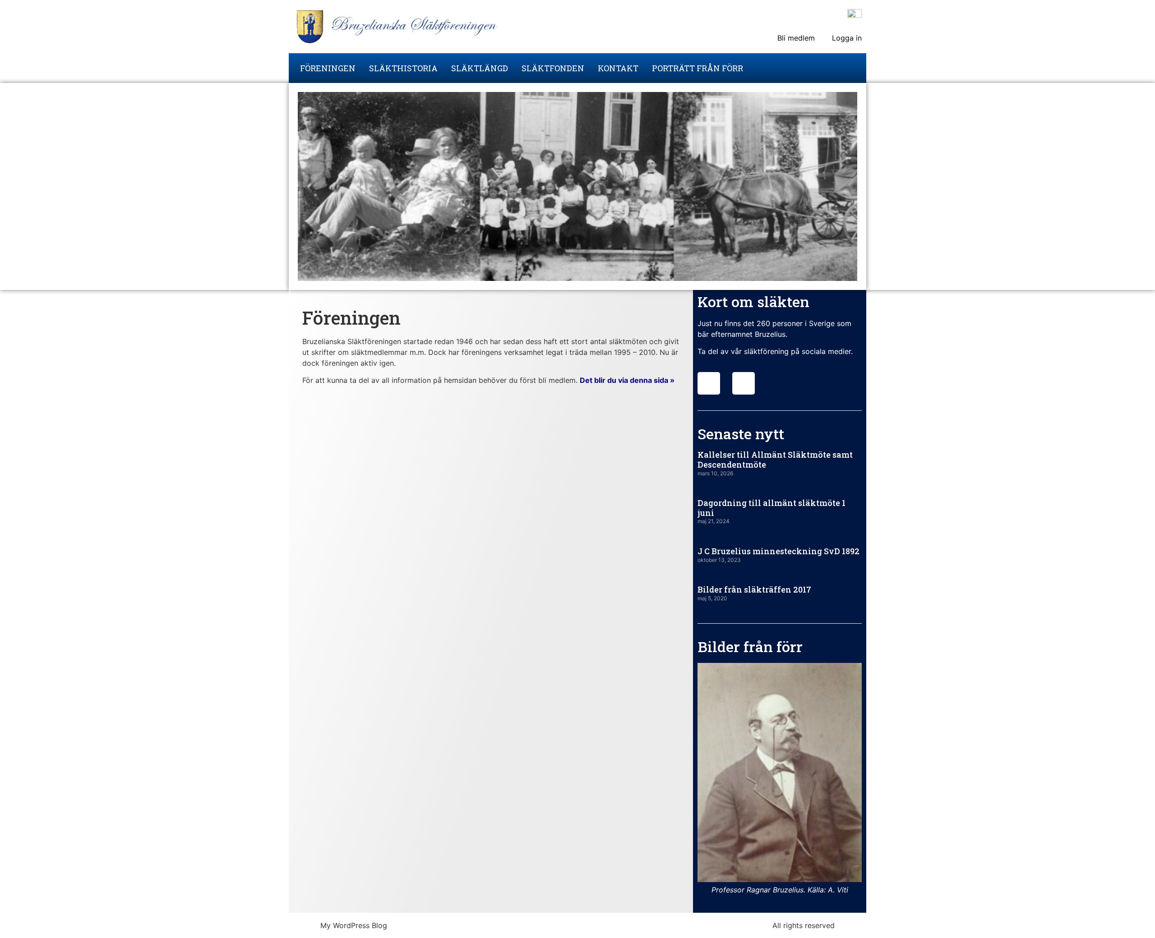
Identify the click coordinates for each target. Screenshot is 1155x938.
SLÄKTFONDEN (553, 68)
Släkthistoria (403, 68)
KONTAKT (618, 68)
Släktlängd (479, 68)
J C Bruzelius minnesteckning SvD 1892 (778, 551)
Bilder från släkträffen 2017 (754, 589)
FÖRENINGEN (328, 68)
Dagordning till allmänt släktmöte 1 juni (771, 507)
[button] (706, 779)
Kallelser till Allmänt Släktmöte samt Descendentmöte (775, 459)
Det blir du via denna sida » (627, 380)
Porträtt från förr (697, 68)
